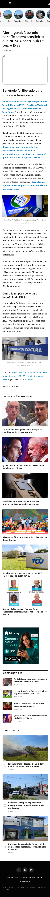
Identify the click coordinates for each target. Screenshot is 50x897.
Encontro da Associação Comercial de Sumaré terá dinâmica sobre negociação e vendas (27, 847)
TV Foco (29, 379)
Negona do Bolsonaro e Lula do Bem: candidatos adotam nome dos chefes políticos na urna (24, 612)
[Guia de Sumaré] (27, 4)
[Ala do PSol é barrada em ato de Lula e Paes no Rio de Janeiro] (25, 521)
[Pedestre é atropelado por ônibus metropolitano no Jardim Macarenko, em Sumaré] (25, 787)
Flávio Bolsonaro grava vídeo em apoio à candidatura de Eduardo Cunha (22, 431)
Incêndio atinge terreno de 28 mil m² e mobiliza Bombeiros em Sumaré (27, 765)
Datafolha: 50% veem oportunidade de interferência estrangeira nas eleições (21, 502)
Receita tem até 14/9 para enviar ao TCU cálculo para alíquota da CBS (22, 574)
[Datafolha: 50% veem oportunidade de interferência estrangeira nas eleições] (25, 485)
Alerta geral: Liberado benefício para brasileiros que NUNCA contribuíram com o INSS (24, 376)
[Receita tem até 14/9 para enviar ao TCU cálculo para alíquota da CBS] (25, 557)
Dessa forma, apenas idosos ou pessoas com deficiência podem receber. (24, 185)
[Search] (48, 4)
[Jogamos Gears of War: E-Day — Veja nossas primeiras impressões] (7, 706)
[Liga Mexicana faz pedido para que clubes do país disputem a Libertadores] (7, 694)
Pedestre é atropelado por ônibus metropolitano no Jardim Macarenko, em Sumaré (26, 805)
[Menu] (4, 4)
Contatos (25, 881)
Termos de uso (11, 878)
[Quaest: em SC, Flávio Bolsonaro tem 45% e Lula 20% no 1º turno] (25, 449)
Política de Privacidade (32, 878)
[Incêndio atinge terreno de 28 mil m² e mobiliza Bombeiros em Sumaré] (25, 748)
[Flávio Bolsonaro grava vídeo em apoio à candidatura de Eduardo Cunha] (25, 413)
